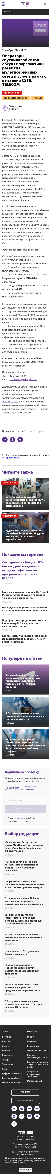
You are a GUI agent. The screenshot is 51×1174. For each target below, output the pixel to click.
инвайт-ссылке (10, 402)
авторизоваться (11, 458)
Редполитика (33, 1046)
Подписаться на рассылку (26, 809)
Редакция (31, 1041)
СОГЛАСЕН (25, 1170)
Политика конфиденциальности (37, 1056)
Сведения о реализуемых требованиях (33, 1074)
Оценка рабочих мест (37, 1051)
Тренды (5, 1060)
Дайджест (14, 788)
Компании (6, 1037)
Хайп (4, 1069)
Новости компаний (11, 1083)
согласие (18, 818)
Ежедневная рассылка (30, 788)
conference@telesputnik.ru (23, 380)
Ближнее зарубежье (11, 1078)
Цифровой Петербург (12, 1073)
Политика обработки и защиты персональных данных (37, 1064)
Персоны (6, 1041)
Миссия (30, 1037)
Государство (8, 1055)
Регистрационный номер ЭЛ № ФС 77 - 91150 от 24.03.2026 (25, 1145)
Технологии (7, 1064)
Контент (6, 1051)
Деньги (5, 1046)
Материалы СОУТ (35, 1081)
